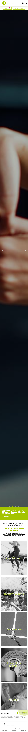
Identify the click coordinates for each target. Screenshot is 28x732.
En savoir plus (14, 258)
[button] (2, 251)
